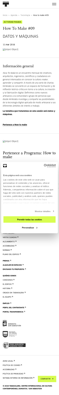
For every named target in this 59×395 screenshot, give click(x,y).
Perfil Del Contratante (13, 308)
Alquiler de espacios (12, 265)
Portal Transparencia (13, 312)
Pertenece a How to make (15, 125)
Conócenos (8, 280)
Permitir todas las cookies (29, 219)
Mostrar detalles (43, 211)
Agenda (14, 15)
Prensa (6, 261)
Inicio (5, 15)
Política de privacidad (13, 374)
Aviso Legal (8, 361)
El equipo (7, 297)
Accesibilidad (9, 246)
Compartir (45, 379)
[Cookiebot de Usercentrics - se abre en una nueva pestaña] (44, 165)
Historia (6, 288)
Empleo (6, 303)
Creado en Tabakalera (13, 293)
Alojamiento (9, 242)
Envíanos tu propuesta (13, 269)
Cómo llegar (8, 233)
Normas (6, 250)
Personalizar (28, 227)
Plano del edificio (11, 254)
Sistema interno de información (18, 378)
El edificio (7, 284)
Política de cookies (11, 365)
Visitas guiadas (10, 237)
